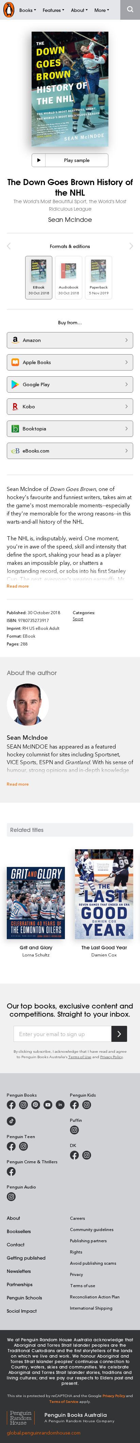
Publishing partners (88, 1240)
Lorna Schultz (36, 954)
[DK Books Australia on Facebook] (74, 1155)
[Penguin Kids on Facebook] (74, 1104)
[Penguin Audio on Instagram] (11, 1196)
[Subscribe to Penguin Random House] (119, 1034)
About (13, 1218)
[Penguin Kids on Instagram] (86, 1104)
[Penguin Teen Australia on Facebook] (11, 1146)
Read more (18, 586)
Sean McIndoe (70, 219)
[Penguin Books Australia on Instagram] (23, 1104)
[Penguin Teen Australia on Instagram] (23, 1146)
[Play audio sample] (39, 160)
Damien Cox (104, 954)
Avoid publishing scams (93, 1263)
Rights (76, 1252)
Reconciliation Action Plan (95, 1297)
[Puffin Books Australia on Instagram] (74, 1130)
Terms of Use (79, 1057)
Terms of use (82, 1285)
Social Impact (22, 1311)
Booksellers (19, 1231)
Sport (78, 619)
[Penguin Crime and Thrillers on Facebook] (11, 1171)
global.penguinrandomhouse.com (44, 1432)
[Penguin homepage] (8, 9)
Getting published (26, 1258)
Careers (77, 1218)
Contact (15, 1244)
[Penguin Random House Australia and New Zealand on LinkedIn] (60, 1104)
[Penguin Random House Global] (26, 1417)
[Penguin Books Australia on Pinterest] (35, 1104)
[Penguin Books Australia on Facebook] (11, 1104)
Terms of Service (63, 1401)
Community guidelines (91, 1229)
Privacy (76, 1274)
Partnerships (20, 1284)
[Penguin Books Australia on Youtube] (47, 1104)
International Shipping (91, 1308)
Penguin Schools (24, 1297)
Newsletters (19, 1271)
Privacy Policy (111, 1057)
